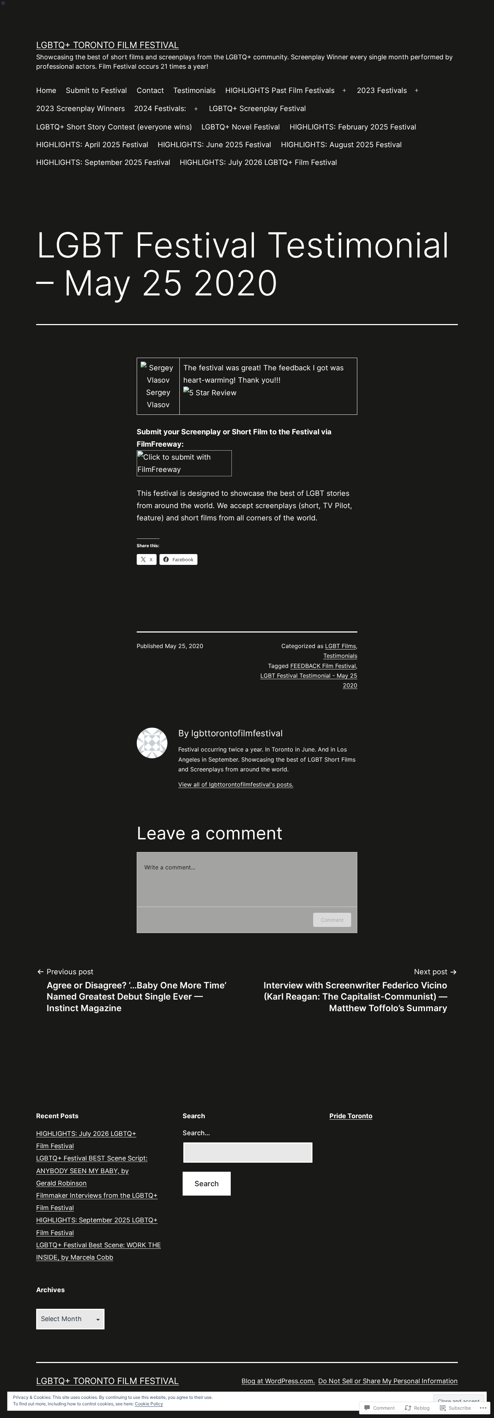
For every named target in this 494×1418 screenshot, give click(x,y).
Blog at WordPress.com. (278, 1381)
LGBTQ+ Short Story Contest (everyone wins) (114, 127)
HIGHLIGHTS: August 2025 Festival (341, 144)
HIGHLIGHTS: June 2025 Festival (214, 144)
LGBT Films (340, 646)
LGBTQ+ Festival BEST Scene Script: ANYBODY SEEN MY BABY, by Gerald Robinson (92, 1170)
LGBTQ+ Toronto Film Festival (107, 45)
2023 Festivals (382, 90)
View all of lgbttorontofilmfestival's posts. (235, 784)
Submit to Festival (96, 90)
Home (46, 90)
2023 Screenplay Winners (80, 108)
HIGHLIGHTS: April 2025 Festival (92, 144)
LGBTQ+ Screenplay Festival (257, 108)
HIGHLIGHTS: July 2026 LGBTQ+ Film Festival (258, 162)
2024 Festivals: (160, 108)
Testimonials (194, 90)
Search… (196, 1133)
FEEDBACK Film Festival (323, 665)
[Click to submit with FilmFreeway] (184, 462)
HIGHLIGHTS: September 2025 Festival (103, 162)
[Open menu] (344, 91)
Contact (150, 90)
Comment (332, 920)
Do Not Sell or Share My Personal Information (388, 1381)
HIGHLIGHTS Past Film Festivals (280, 90)
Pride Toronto (350, 1116)
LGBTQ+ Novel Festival (240, 127)
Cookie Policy (149, 1403)
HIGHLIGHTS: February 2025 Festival (353, 127)
